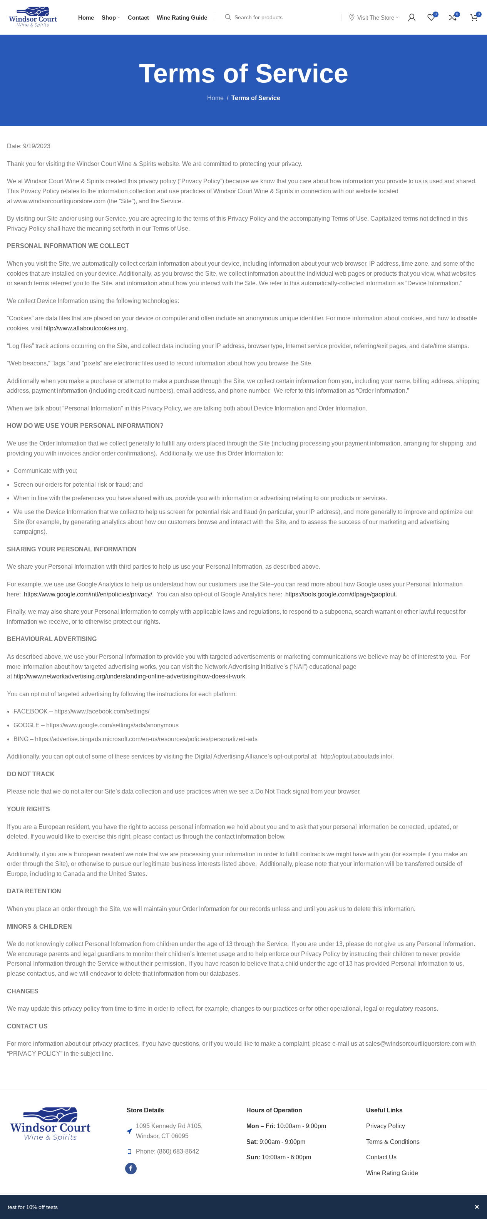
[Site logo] (33, 16)
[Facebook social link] (131, 1168)
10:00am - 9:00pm (286, 1126)
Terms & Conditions (393, 1142)
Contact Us (381, 1157)
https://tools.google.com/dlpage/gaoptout (340, 594)
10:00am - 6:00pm (278, 1157)
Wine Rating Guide (392, 1173)
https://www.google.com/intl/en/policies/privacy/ (88, 594)
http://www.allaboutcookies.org (85, 328)
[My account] (412, 17)
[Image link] (50, 1124)
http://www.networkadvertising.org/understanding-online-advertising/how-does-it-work (129, 676)
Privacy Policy (385, 1126)
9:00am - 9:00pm (275, 1142)
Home (215, 98)
